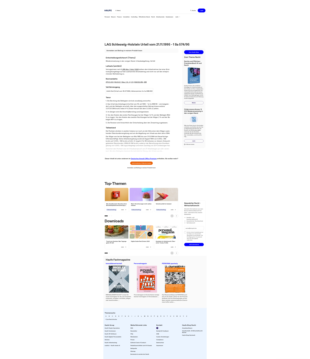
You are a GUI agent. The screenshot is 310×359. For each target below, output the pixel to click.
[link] (107, 17)
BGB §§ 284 (138, 82)
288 (145, 82)
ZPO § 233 (110, 82)
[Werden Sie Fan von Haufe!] (157, 328)
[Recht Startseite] (109, 10)
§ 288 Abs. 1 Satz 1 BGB (130, 69)
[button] (201, 10)
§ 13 (132, 82)
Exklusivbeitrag (111, 209)
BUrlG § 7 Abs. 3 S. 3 (122, 82)
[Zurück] (172, 216)
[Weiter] (176, 216)
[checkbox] (185, 232)
